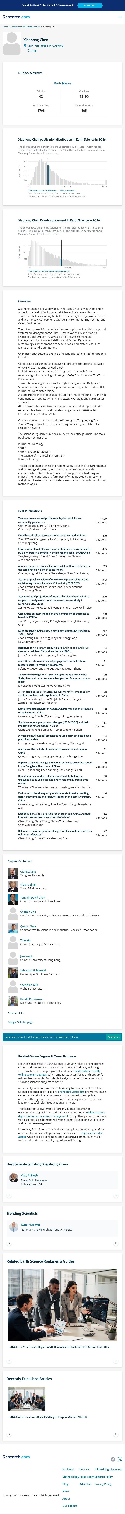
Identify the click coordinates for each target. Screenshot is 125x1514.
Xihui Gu (25, 940)
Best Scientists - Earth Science (25, 26)
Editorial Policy (104, 1477)
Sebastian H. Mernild (33, 970)
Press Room (86, 1477)
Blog (65, 1484)
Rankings (68, 1469)
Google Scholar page (20, 1022)
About (66, 1498)
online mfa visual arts (71, 1092)
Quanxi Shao (28, 926)
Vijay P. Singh (28, 884)
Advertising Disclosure (108, 1469)
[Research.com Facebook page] (113, 1459)
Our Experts (69, 1506)
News (65, 1491)
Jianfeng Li (26, 956)
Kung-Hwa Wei (30, 1224)
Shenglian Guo (29, 985)
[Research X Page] (120, 1459)
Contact (84, 1469)
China (32, 50)
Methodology (70, 1477)
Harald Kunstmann (31, 999)
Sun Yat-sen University (45, 46)
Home (5, 26)
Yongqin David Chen (32, 897)
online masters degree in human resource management (61, 1114)
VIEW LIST (90, 5)
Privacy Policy (103, 1484)
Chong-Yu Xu (28, 912)
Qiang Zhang (28, 871)
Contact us (114, 1037)
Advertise (85, 1484)
